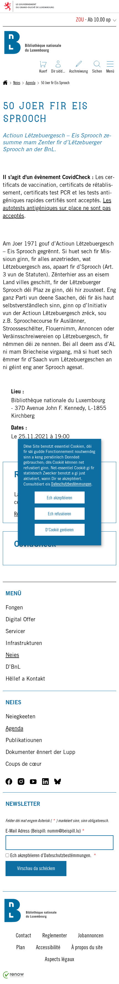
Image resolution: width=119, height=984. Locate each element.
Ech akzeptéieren (59, 498)
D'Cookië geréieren (59, 530)
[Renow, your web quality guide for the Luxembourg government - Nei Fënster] (13, 977)
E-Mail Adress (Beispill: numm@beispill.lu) (45, 831)
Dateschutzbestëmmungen (71, 484)
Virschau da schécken (36, 868)
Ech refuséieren (59, 514)
